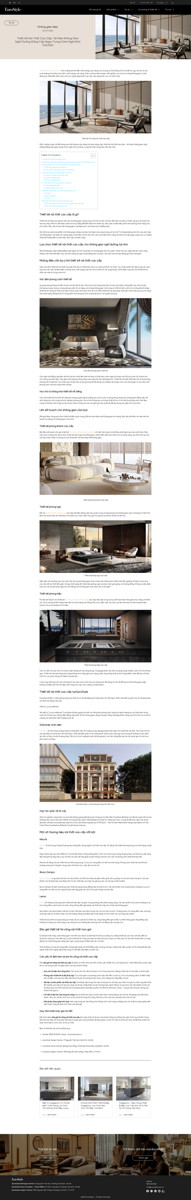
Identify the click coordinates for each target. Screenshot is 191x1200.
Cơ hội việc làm (146, 3)
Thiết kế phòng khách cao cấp (57, 175)
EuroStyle (44, 731)
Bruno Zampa (50, 196)
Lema (48, 198)
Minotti (48, 193)
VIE (19, 3)
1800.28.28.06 (151, 1184)
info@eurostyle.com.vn (155, 1187)
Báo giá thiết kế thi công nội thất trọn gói (57, 201)
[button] (118, 10)
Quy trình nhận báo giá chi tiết (56, 206)
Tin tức (168, 10)
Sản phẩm (111, 10)
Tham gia (143, 1158)
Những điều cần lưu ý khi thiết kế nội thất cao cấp (61, 165)
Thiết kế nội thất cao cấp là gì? (54, 159)
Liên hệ (132, 3)
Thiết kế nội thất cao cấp (50, 71)
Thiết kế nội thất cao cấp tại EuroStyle (57, 183)
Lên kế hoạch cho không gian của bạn (57, 173)
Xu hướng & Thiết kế (147, 10)
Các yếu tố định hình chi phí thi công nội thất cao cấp (65, 203)
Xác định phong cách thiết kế (56, 167)
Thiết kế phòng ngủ (53, 178)
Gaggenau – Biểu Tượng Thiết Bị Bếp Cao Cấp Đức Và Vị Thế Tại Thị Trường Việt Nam (133, 1105)
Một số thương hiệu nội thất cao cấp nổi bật (59, 191)
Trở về (11, 23)
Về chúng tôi (95, 10)
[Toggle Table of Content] (91, 155)
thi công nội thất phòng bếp (77, 600)
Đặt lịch (48, 1158)
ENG (14, 3)
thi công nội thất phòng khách (82, 432)
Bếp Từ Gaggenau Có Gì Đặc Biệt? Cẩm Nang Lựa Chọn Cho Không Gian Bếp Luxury (56, 1105)
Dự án (127, 10)
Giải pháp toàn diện (53, 185)
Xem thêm (51, 1115)
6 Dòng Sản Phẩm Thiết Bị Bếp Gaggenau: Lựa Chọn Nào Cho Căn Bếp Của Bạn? (95, 1105)
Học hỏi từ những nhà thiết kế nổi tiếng (60, 170)
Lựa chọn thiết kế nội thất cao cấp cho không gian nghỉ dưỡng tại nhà (69, 162)
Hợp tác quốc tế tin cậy (54, 188)
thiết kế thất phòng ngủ (55, 513)
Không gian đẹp (48, 27)
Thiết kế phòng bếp (53, 180)
